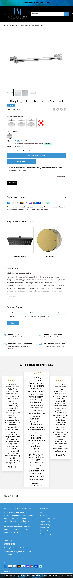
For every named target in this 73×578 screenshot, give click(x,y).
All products (13, 25)
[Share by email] (65, 109)
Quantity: (10, 150)
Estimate (13, 323)
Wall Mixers (49, 256)
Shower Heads (20, 256)
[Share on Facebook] (54, 109)
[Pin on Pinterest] (57, 109)
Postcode (55, 312)
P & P (8, 109)
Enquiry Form (45, 522)
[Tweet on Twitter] (61, 109)
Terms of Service (46, 531)
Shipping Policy (45, 534)
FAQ (41, 512)
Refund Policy (45, 528)
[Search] (66, 14)
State (31, 312)
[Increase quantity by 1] (30, 151)
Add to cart (21, 161)
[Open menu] (5, 13)
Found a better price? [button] (36, 156)
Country (10, 312)
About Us (43, 515)
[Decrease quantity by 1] (17, 151)
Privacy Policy (45, 525)
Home (6, 25)
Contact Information (47, 519)
